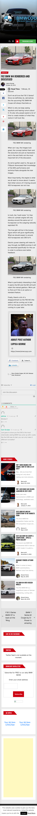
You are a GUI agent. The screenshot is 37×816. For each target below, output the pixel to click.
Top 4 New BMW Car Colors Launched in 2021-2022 (25, 490)
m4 (27, 373)
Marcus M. (24, 481)
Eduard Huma (25, 575)
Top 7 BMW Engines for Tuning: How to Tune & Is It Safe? (25, 467)
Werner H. (24, 528)
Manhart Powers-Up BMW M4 (24, 561)
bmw (13, 373)
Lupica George (10, 83)
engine (21, 373)
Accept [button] (24, 813)
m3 (25, 373)
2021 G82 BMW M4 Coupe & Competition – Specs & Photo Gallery (24, 538)
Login (34, 385)
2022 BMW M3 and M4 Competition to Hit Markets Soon (25, 513)
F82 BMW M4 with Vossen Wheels (24, 583)
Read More (31, 813)
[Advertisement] (18, 767)
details (17, 373)
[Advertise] (10, 719)
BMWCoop (10, 639)
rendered (18, 375)
